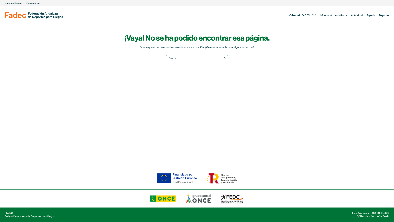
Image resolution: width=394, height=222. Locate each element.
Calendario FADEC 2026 (302, 15)
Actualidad (357, 15)
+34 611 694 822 (380, 213)
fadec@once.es (360, 213)
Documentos (33, 3)
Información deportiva (332, 15)
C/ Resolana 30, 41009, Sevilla (373, 216)
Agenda (371, 15)
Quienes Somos (13, 3)
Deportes (384, 15)
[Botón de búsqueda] (225, 58)
